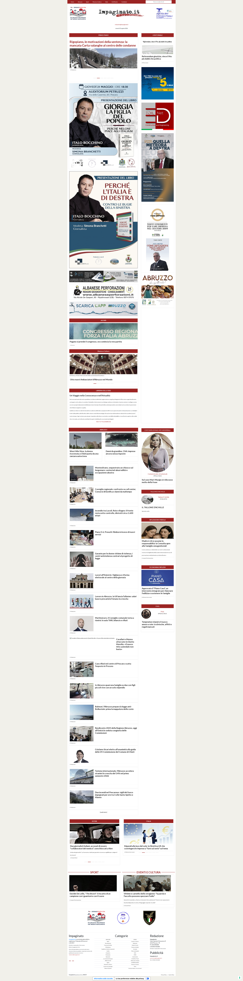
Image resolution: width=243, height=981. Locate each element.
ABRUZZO (108, 939)
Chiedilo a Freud (135, 958)
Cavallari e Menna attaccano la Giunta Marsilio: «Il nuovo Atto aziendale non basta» (125, 644)
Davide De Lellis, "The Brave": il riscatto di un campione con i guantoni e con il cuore (90, 894)
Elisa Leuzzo (145, 62)
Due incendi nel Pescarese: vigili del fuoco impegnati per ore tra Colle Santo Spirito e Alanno (114, 795)
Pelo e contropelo (135, 951)
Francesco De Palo (108, 945)
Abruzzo (80, 2)
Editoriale (135, 943)
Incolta (108, 951)
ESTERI (94, 821)
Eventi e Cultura (135, 941)
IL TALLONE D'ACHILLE (153, 507)
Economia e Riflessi (158, 567)
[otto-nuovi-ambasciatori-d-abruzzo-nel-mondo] (103, 364)
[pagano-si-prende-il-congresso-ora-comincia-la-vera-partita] (103, 331)
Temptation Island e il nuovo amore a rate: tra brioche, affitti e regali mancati (157, 624)
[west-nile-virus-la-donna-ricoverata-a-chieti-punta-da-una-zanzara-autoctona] (85, 441)
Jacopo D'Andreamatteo (148, 558)
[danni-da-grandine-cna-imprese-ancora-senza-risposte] (121, 441)
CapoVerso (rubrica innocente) (107, 949)
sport (94, 872)
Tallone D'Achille (157, 491)
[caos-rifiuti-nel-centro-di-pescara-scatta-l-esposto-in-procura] (81, 669)
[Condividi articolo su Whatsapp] (135, 69)
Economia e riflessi (108, 964)
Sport (87, 2)
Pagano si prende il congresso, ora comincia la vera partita (96, 341)
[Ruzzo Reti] (103, 309)
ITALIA (148, 821)
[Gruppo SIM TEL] (103, 276)
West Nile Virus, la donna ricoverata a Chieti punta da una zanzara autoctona (84, 453)
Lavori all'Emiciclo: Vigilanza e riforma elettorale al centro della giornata (112, 576)
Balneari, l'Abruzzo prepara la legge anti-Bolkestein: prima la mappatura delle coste (114, 707)
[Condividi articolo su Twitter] (132, 69)
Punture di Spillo (135, 947)
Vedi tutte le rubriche (103, 421)
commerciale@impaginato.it (156, 958)
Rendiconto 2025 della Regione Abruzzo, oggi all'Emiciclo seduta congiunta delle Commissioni (116, 730)
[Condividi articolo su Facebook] (133, 69)
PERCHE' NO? (108, 960)
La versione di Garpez (108, 958)
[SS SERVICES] (121, 918)
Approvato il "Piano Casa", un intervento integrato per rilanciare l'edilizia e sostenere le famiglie (157, 591)
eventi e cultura (149, 872)
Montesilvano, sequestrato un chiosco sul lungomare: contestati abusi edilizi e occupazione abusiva (114, 470)
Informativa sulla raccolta (103, 978)
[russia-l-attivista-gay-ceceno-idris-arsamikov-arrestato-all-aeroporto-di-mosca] (94, 834)
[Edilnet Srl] (157, 116)
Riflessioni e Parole (158, 520)
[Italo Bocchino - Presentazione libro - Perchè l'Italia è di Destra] (103, 219)
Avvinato (135, 949)
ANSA (135, 954)
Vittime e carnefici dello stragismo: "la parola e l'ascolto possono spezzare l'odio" (145, 894)
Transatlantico (108, 943)
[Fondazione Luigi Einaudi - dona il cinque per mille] (157, 83)
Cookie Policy (171, 974)
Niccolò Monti (74, 855)
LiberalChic (164, 499)
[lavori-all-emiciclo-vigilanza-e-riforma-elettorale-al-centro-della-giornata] (81, 580)
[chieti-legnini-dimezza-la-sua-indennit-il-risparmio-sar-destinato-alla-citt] (103, 58)
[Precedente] (119, 926)
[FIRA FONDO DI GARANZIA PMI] (157, 222)
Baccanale (108, 956)
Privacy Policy (164, 974)
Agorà (103, 320)
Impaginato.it (72, 939)
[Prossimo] (124, 926)
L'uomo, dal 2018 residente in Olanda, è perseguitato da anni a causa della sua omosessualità (94, 852)
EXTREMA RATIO (135, 962)
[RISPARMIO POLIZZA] (78, 13)
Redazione (73, 69)
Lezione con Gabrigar (108, 966)
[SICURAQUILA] (165, 13)
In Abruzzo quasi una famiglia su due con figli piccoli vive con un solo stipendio (115, 686)
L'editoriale (158, 35)
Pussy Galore (158, 476)
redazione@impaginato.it (121, 24)
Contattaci (124, 2)
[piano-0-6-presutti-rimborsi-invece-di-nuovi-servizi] (81, 537)
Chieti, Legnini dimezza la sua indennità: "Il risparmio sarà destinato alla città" (98, 43)
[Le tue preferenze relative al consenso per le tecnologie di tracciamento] (239, 977)
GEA (135, 952)
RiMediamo (108, 947)
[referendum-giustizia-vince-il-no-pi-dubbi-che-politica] (157, 46)
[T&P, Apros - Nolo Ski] (95, 918)
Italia (106, 2)
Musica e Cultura (97, 2)
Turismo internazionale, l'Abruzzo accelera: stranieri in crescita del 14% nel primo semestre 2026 (114, 773)
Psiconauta (108, 954)
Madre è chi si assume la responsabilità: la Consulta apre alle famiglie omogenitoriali (156, 543)
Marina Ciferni (163, 613)
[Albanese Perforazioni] (103, 292)
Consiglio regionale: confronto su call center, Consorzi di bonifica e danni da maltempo (115, 490)
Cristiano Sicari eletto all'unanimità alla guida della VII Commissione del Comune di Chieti (115, 750)
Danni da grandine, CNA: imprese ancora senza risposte (120, 452)
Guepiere (108, 952)
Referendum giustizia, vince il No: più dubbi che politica (157, 57)
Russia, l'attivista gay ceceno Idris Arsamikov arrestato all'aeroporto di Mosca (90, 847)
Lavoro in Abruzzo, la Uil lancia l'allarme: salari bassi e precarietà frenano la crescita (115, 597)
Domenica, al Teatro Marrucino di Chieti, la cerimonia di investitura (87, 375)
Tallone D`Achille (163, 497)
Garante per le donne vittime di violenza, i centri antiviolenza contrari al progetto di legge (114, 556)
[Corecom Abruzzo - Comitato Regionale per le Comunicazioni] (157, 290)
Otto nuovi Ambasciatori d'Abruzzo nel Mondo (91, 379)
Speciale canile (145, 511)
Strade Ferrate (135, 945)
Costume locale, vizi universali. (157, 430)
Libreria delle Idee (103, 390)
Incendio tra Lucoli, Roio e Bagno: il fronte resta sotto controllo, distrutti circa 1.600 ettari (114, 513)
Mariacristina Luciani (147, 597)
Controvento (135, 956)
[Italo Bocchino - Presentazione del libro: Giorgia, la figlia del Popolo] (103, 126)
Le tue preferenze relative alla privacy (130, 978)
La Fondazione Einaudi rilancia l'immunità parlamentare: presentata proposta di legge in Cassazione (145, 848)
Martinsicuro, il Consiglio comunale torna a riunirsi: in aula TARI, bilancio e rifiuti (114, 619)
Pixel (158, 606)
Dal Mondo (115, 2)
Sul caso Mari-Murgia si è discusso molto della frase (157, 481)
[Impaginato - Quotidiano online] (121, 13)
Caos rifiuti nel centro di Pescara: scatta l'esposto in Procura (113, 664)
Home (72, 2)
